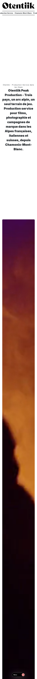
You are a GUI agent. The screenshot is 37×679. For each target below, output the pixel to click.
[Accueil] (18, 5)
